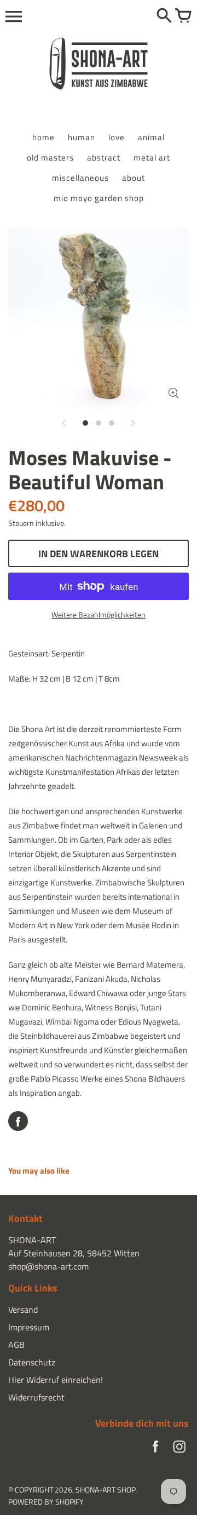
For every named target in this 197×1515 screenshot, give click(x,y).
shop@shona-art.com (48, 1266)
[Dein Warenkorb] (183, 16)
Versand (23, 1309)
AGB (16, 1344)
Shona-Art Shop (105, 1489)
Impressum (28, 1327)
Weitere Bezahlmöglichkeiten (98, 614)
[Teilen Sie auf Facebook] (18, 1121)
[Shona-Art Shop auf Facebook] (155, 1449)
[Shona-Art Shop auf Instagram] (179, 1449)
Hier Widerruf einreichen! (55, 1379)
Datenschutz (31, 1362)
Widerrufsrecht (36, 1397)
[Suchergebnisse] (164, 16)
